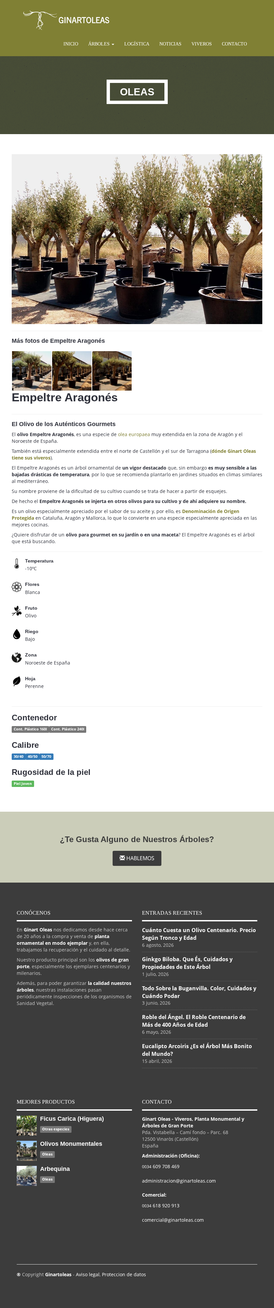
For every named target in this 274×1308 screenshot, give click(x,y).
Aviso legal (88, 1274)
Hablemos (139, 858)
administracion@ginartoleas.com (179, 1181)
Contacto (234, 43)
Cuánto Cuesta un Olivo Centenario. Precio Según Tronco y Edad (199, 933)
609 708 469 (160, 1166)
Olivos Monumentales (71, 1143)
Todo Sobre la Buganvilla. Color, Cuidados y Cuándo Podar (199, 992)
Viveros (201, 43)
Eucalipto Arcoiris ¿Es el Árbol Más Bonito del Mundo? (197, 1050)
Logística (136, 43)
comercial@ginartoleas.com (173, 1220)
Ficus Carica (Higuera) (72, 1118)
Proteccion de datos (124, 1274)
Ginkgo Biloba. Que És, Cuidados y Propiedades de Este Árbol (187, 963)
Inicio (70, 43)
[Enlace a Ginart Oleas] (66, 20)
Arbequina (55, 1169)
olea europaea (134, 434)
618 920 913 (160, 1205)
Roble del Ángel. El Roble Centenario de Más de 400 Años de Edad (194, 1020)
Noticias (170, 43)
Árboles (99, 43)
